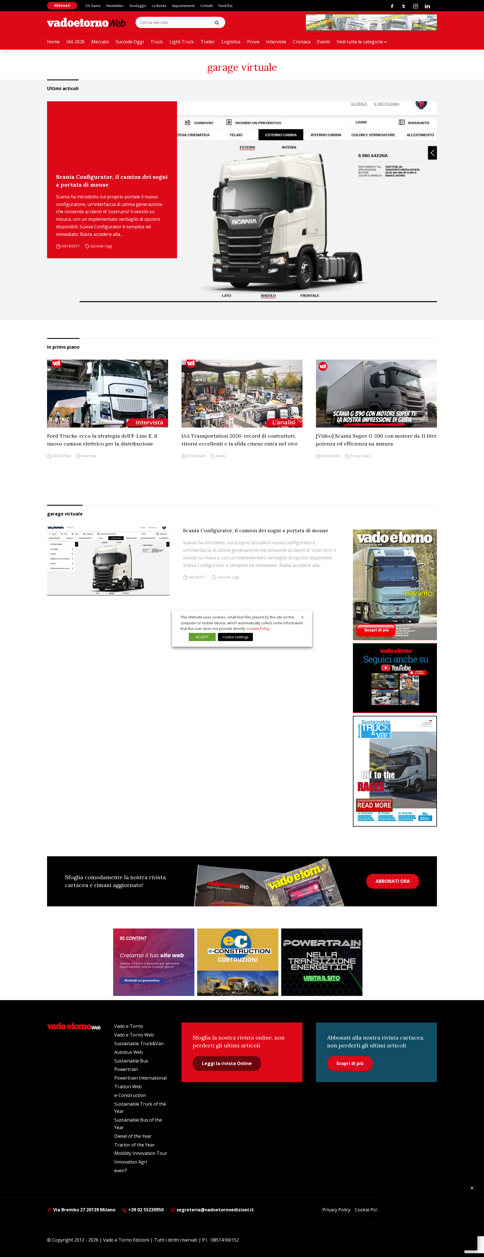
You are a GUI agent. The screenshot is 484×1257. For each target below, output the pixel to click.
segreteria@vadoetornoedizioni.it (214, 1210)
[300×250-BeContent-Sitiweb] (153, 962)
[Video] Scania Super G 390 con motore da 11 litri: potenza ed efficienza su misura (376, 440)
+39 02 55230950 (145, 1210)
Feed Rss (225, 5)
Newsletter (115, 5)
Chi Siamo (93, 5)
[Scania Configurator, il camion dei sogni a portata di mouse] (258, 201)
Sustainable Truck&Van (139, 1043)
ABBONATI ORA (393, 881)
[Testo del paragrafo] (371, 22)
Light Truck (181, 42)
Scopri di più (350, 1063)
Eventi (323, 42)
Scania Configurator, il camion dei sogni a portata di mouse (112, 180)
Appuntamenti (183, 5)
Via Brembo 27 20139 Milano (83, 1210)
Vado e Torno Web (134, 1035)
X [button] (302, 617)
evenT (120, 1170)
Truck (156, 42)
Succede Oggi (130, 42)
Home (53, 42)
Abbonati (62, 5)
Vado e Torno (128, 1026)
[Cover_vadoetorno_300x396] (395, 584)
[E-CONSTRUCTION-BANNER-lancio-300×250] (237, 962)
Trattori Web (128, 1087)
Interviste (276, 42)
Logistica (231, 42)
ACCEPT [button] (202, 636)
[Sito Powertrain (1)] (321, 962)
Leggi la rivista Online (227, 1063)
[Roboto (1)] (395, 678)
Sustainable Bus (131, 1061)
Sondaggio (137, 5)
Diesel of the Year (133, 1136)
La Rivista (159, 5)
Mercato (100, 42)
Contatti (206, 5)
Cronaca (301, 42)
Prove (253, 42)
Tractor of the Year (134, 1145)
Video (366, 456)
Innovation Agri (130, 1162)
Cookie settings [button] (235, 636)
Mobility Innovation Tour (140, 1153)
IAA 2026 (75, 42)
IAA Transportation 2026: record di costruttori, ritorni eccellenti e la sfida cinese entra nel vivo (239, 440)
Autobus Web (128, 1052)
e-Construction (130, 1095)
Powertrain (126, 1069)
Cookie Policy (369, 1210)
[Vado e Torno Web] (86, 22)
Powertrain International (140, 1078)
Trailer (208, 42)
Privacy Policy (336, 1210)
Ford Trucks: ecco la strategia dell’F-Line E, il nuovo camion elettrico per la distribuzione (102, 440)
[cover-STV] (395, 771)
